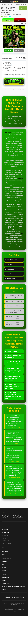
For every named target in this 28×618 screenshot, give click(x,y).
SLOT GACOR (5, 541)
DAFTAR (20, 20)
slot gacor (20, 179)
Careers (4, 580)
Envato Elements (8, 596)
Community (5, 561)
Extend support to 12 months (15, 68)
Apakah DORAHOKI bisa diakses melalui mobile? (13, 363)
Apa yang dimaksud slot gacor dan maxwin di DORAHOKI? (13, 378)
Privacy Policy (5, 583)
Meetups (4, 570)
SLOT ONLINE (5, 538)
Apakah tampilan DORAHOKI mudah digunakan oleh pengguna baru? (13, 395)
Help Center (5, 551)
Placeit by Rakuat (18, 596)
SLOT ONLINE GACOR (21, 4)
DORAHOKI (3, 4)
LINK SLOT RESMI (6, 544)
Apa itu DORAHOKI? (13, 351)
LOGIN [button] (7, 50)
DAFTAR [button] (17, 50)
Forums (4, 567)
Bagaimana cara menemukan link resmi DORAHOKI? (12, 386)
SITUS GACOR (5, 535)
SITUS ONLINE (11, 4)
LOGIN (8, 20)
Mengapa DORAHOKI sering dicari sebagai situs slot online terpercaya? (13, 370)
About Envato (5, 577)
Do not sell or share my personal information (14, 586)
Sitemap (4, 589)
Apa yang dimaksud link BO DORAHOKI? (13, 356)
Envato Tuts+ (7, 597)
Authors (4, 554)
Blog (3, 564)
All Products (15, 597)
